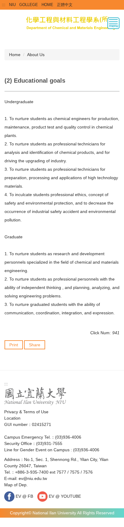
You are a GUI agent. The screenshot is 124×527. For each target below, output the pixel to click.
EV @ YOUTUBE (64, 496)
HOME (47, 4)
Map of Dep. (16, 484)
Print (13, 344)
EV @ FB (23, 496)
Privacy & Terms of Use (26, 411)
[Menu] (113, 23)
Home (14, 54)
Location (12, 418)
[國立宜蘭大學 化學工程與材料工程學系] (62, 22)
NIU (12, 4)
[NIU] (35, 395)
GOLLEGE (28, 4)
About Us (36, 54)
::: (3, 4)
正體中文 (65, 4)
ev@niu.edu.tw (33, 478)
